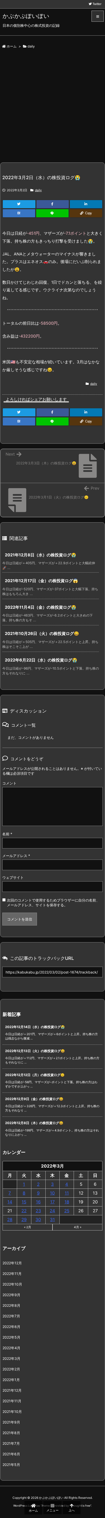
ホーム (12, 46)
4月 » (77, 1227)
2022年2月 (11, 1369)
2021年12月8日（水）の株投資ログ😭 (40, 554)
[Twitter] (19, 204)
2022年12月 (12, 1263)
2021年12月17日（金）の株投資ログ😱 (41, 580)
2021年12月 (12, 1390)
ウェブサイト (13, 877)
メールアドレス (16, 855)
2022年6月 (11, 1326)
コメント (9, 783)
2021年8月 (11, 1433)
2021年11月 (12, 1401)
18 (66, 1201)
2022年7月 (11, 1316)
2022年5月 (11, 1337)
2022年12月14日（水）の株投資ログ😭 (35, 1027)
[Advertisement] (52, 108)
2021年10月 (12, 1411)
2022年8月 (11, 1305)
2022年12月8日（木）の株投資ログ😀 (34, 1123)
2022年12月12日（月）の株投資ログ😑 (34, 1075)
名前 (7, 834)
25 (66, 1210)
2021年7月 (11, 1443)
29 (24, 1219)
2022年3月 (11, 1358)
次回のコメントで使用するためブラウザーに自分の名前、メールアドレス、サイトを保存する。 (53, 902)
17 (52, 1201)
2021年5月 (11, 1464)
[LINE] (52, 213)
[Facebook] (52, 204)
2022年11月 (12, 1273)
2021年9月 (11, 1422)
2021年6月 (11, 1454)
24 (52, 1210)
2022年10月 (12, 1284)
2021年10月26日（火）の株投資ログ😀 (42, 633)
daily (31, 46)
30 (38, 1219)
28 (9, 1219)
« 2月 (27, 1227)
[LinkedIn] (86, 204)
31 (52, 1219)
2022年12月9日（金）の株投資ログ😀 (34, 1099)
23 (38, 1210)
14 (9, 1201)
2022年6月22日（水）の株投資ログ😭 (41, 659)
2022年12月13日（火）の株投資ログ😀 (35, 1051)
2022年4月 (11, 1348)
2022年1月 (11, 1380)
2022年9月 (11, 1295)
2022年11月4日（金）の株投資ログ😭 (40, 607)
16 (38, 1201)
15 (24, 1201)
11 (67, 1193)
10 (52, 1193)
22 (24, 1210)
